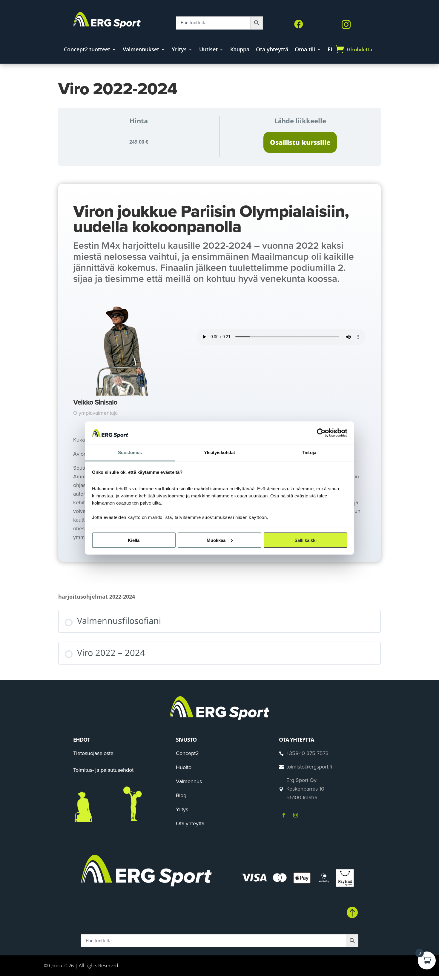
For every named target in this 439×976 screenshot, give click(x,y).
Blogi (182, 795)
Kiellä (133, 539)
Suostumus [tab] (130, 452)
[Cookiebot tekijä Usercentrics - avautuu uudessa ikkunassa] (321, 432)
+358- (307, 753)
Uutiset (208, 50)
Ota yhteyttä (272, 50)
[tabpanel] (219, 373)
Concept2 (187, 753)
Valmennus (189, 781)
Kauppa (239, 50)
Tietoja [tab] (309, 452)
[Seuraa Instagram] (295, 815)
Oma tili (305, 50)
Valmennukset (141, 50)
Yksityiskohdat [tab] (219, 452)
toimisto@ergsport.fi (309, 767)
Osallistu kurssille (300, 142)
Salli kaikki (305, 539)
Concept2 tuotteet (87, 50)
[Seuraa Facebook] (283, 815)
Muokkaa (216, 539)
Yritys (179, 50)
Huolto (183, 767)
